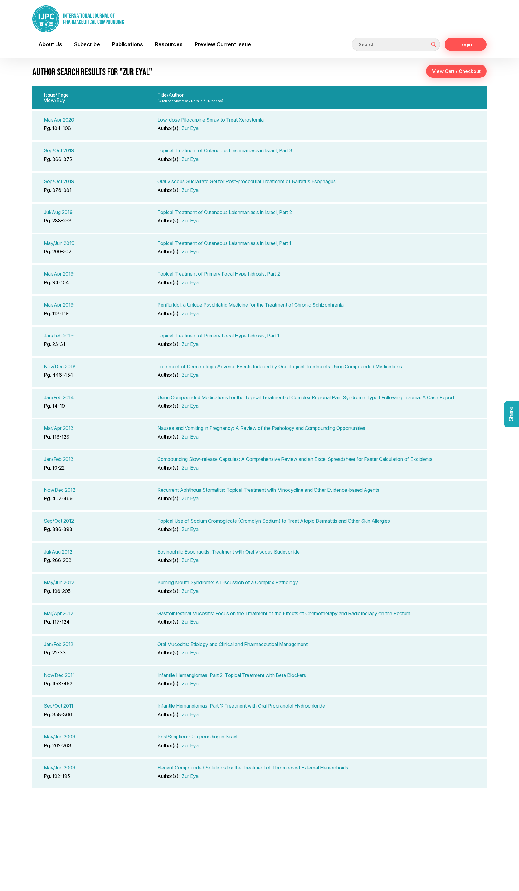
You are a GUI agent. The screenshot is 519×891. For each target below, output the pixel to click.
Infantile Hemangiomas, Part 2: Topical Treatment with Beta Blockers (231, 675)
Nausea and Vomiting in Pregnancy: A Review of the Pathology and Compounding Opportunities (261, 428)
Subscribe (87, 44)
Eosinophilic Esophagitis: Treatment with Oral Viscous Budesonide (228, 552)
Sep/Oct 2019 (59, 150)
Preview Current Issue (223, 44)
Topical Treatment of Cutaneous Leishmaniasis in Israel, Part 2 (224, 212)
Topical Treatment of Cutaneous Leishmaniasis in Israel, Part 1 (224, 243)
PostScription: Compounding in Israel (197, 737)
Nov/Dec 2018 (60, 367)
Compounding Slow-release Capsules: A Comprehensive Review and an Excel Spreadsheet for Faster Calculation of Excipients (294, 459)
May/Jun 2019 (59, 243)
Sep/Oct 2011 (58, 706)
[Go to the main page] (78, 18)
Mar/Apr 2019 (59, 274)
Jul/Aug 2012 (58, 552)
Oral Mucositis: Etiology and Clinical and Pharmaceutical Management (232, 644)
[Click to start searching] (434, 44)
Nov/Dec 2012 (59, 490)
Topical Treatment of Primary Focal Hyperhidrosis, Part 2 (218, 274)
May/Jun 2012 (59, 582)
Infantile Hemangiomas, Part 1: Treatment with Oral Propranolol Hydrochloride (241, 706)
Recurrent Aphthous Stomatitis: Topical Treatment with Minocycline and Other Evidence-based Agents (268, 490)
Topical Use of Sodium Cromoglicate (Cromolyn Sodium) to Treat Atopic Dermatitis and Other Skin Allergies (273, 521)
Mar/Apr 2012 (58, 613)
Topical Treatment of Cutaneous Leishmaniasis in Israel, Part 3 (224, 150)
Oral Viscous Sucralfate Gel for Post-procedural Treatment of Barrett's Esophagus (246, 181)
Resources (169, 44)
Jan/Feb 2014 (59, 397)
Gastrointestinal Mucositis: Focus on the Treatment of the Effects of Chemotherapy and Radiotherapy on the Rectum (283, 613)
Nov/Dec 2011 (59, 675)
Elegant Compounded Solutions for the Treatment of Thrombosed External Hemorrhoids (252, 768)
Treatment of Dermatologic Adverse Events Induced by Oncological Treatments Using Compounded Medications (279, 367)
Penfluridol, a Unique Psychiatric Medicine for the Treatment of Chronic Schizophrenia (250, 305)
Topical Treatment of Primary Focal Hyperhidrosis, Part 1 (218, 336)
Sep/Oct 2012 (59, 521)
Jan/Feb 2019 (59, 336)
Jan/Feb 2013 (59, 459)
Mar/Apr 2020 (59, 120)
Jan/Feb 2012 (58, 644)
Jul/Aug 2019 (58, 212)
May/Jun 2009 (59, 737)
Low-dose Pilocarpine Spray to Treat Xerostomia (210, 120)
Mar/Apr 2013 (59, 428)
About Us (50, 44)
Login (465, 44)
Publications (127, 44)
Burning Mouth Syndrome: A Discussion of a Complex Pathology (227, 582)
